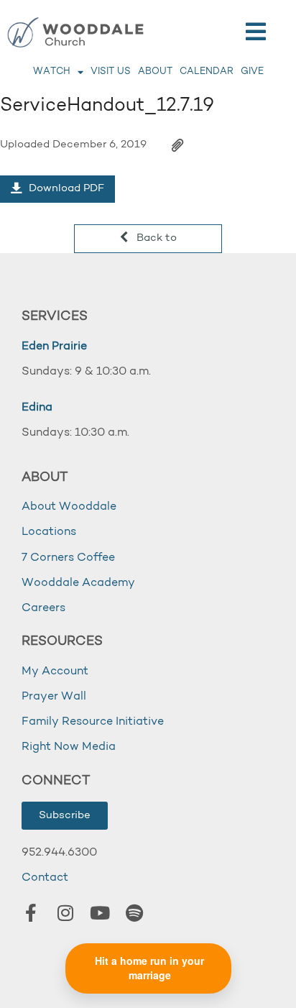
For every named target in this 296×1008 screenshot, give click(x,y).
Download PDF (65, 188)
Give (252, 71)
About (155, 71)
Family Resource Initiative (93, 722)
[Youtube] (99, 913)
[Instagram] (65, 913)
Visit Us (111, 71)
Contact (45, 878)
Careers (43, 608)
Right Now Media (69, 747)
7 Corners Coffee (68, 558)
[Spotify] (134, 913)
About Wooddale (69, 507)
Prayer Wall (54, 696)
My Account (55, 671)
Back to (155, 238)
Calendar (206, 71)
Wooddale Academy (78, 583)
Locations (49, 532)
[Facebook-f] (31, 913)
